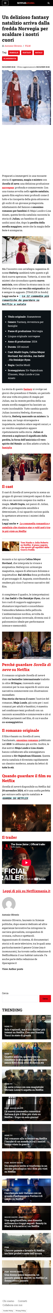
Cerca (5, 993)
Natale (39, 52)
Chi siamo (8, 1301)
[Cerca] (49, 3)
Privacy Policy (21, 1311)
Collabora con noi (12, 1305)
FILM (28, 45)
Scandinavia (9, 58)
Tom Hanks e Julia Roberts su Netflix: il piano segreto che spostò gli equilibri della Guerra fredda (35, 546)
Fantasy (27, 52)
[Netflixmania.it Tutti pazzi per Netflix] (26, 3)
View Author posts (12, 969)
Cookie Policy (8, 1311)
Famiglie (14, 52)
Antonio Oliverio (13, 45)
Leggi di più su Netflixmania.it (26, 891)
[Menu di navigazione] (5, 3)
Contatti (22, 1301)
